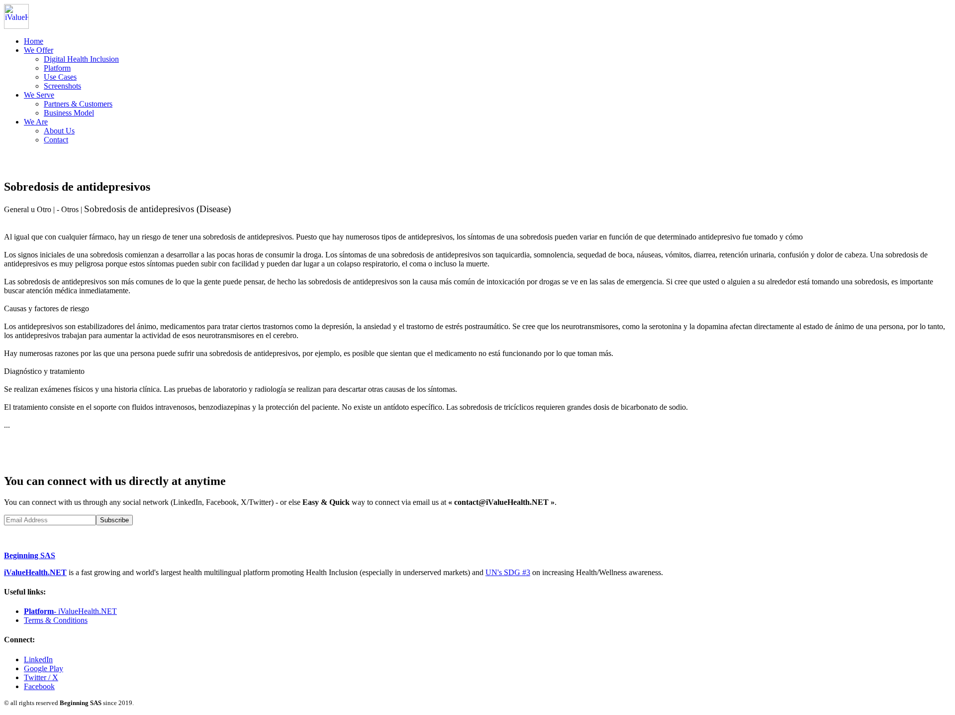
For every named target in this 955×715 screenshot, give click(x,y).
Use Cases (60, 77)
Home (33, 41)
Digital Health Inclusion (81, 59)
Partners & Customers (78, 104)
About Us (59, 130)
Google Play (43, 668)
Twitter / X (41, 677)
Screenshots (62, 86)
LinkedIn (38, 659)
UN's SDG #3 (507, 572)
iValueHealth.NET (35, 572)
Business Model (69, 113)
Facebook (39, 686)
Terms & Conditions (56, 620)
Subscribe (114, 520)
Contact (56, 139)
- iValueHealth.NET (70, 611)
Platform (57, 68)
